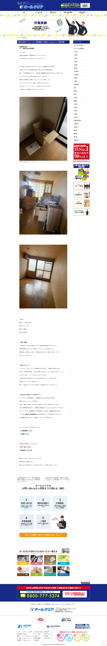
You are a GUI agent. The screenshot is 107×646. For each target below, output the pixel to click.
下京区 (75, 55)
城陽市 (75, 100)
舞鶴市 (75, 133)
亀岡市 (75, 68)
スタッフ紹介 (37, 634)
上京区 (75, 51)
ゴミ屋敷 (19, 638)
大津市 (75, 104)
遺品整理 (32, 48)
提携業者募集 (37, 638)
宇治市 (75, 110)
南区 (75, 94)
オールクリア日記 (78, 45)
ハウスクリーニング (28, 636)
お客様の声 (46, 631)
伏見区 (75, 81)
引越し (25, 634)
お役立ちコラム (47, 634)
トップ (18, 37)
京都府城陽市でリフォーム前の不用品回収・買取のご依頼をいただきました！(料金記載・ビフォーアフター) (29, 479)
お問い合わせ (47, 638)
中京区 (75, 58)
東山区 (75, 130)
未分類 (75, 127)
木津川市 (76, 123)
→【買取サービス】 (24, 434)
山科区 (25, 46)
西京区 (75, 136)
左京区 (75, 117)
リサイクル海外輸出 (79, 48)
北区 (75, 87)
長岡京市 (76, 140)
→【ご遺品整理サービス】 (25, 430)
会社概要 (46, 636)
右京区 (75, 97)
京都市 (24, 48)
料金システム (27, 640)
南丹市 (75, 91)
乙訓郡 (75, 64)
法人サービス (27, 638)
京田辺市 (76, 74)
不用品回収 (19, 634)
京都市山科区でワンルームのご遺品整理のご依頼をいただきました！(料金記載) (41, 42)
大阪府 (75, 107)
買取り (18, 636)
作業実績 (21, 46)
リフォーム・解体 (28, 631)
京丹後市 (76, 71)
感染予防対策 (77, 120)
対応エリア (37, 636)
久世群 (75, 61)
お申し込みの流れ (38, 631)
